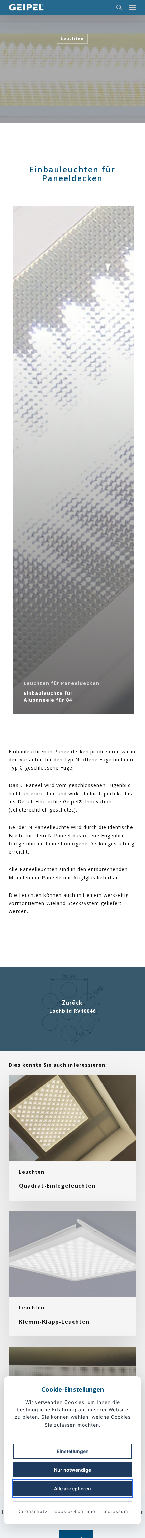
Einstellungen (73, 1451)
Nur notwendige (72, 1470)
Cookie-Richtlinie (74, 1511)
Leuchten (72, 38)
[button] (132, 7)
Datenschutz (32, 1511)
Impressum (115, 1511)
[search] (119, 7)
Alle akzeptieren (72, 1488)
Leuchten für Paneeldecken (61, 683)
